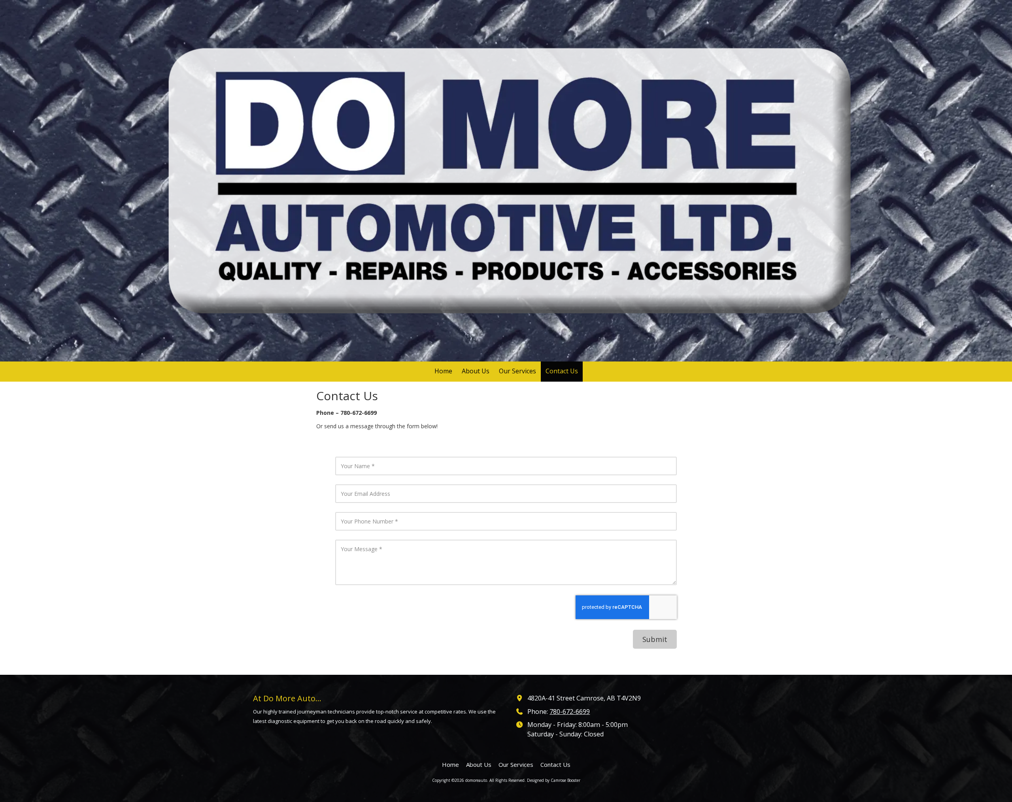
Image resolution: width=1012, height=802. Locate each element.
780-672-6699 (569, 711)
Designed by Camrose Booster (553, 780)
